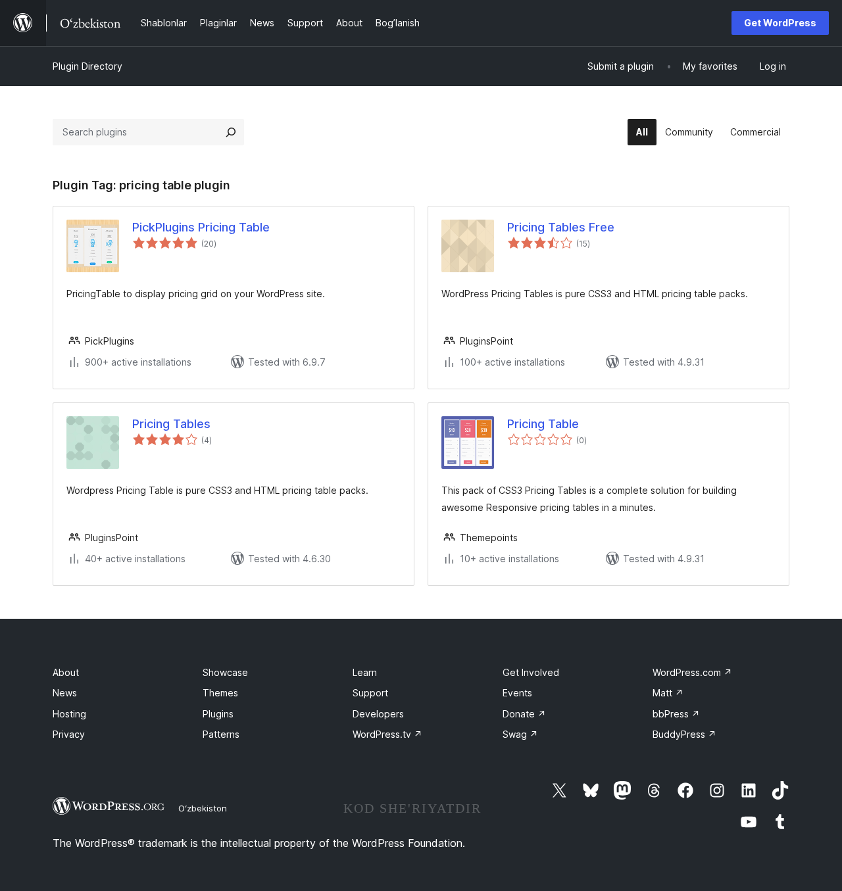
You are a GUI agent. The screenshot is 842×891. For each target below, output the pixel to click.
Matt (668, 692)
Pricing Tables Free (560, 227)
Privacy (69, 734)
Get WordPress (780, 22)
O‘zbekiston (202, 808)
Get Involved (531, 672)
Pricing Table (543, 424)
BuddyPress (684, 734)
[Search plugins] (231, 132)
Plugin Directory (87, 66)
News (65, 692)
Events (517, 692)
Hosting (69, 713)
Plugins (218, 713)
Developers (378, 713)
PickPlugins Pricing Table (201, 227)
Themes (220, 692)
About (66, 672)
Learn (365, 672)
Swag (520, 734)
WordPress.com (692, 672)
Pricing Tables (171, 424)
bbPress (676, 713)
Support (370, 692)
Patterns (221, 734)
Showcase (225, 672)
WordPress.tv (387, 734)
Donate (524, 713)
